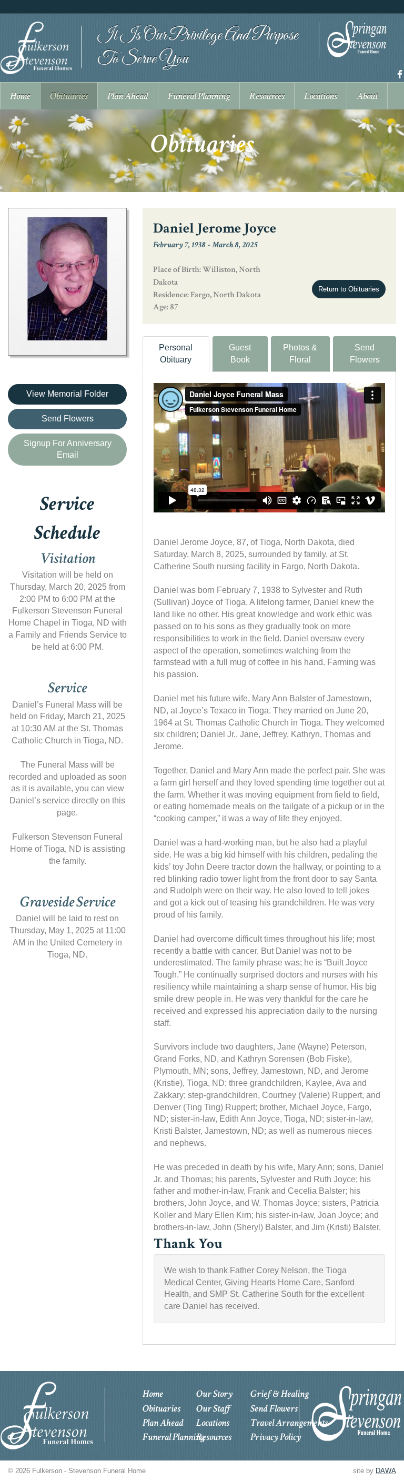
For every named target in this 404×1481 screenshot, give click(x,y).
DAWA (386, 1471)
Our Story (214, 1394)
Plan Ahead (163, 1422)
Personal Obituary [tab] (176, 353)
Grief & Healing (279, 1394)
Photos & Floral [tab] (300, 353)
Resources (213, 1437)
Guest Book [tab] (240, 353)
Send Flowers (365, 353)
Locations (212, 1422)
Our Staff (213, 1408)
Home (153, 1394)
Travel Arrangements (289, 1422)
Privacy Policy (275, 1437)
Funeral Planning (174, 1437)
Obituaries (161, 1408)
